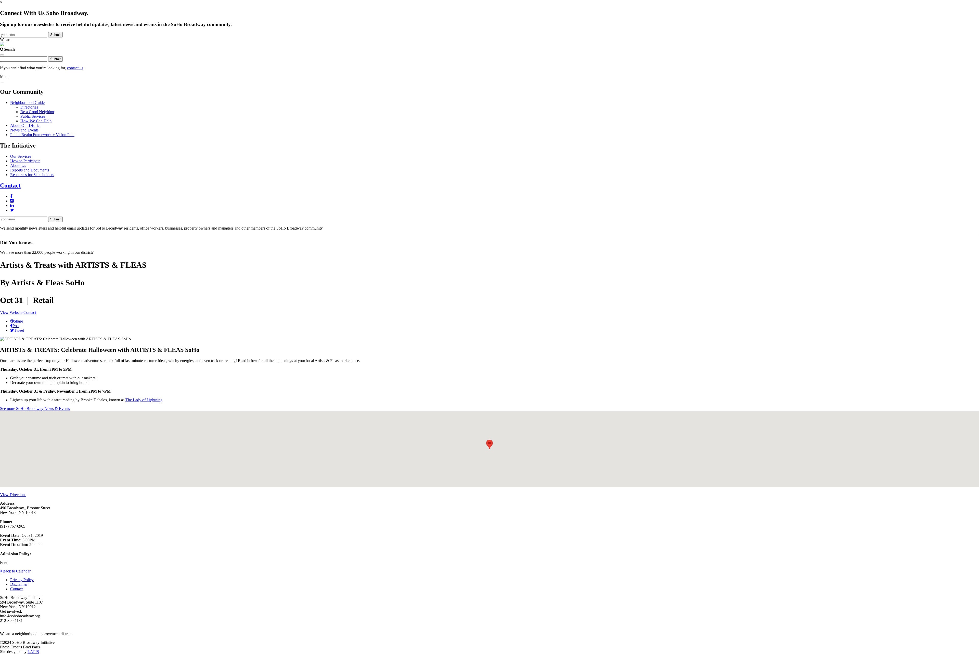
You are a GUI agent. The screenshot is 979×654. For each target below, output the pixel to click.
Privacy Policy (22, 580)
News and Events (24, 130)
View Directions (13, 494)
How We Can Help (35, 121)
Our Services (20, 156)
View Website (11, 312)
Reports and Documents (30, 170)
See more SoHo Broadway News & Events (35, 408)
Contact (10, 185)
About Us (18, 165)
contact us (75, 68)
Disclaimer (19, 584)
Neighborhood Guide (27, 102)
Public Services (32, 116)
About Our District (25, 125)
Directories (29, 107)
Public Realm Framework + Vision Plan (42, 134)
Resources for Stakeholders (32, 174)
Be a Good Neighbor (37, 112)
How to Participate (25, 161)
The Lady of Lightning (143, 400)
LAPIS (33, 651)
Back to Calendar (16, 571)
